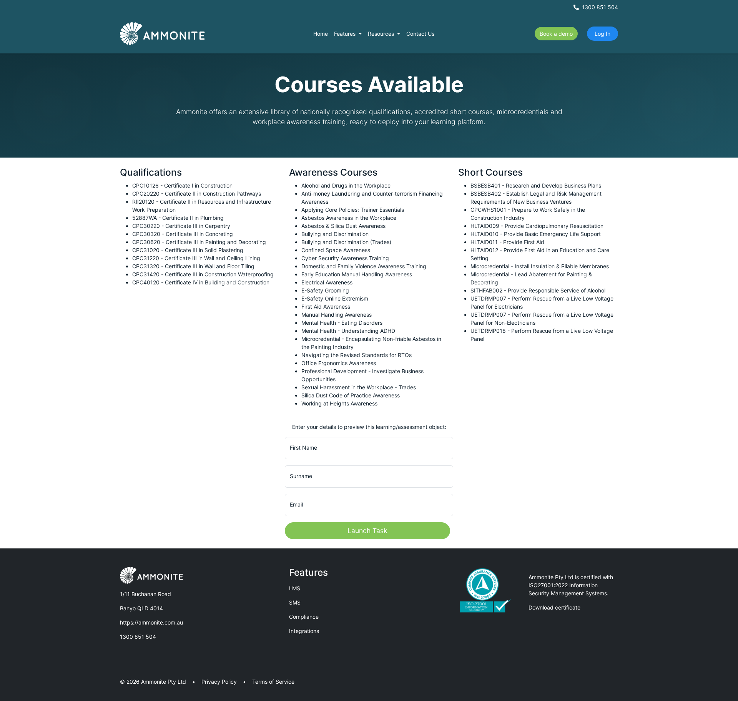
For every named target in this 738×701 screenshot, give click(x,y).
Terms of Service (273, 681)
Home (320, 33)
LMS (294, 588)
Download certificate (554, 607)
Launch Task (367, 531)
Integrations (304, 631)
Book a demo (556, 33)
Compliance (304, 616)
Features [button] (345, 33)
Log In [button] (602, 33)
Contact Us (420, 33)
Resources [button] (382, 33)
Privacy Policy (219, 681)
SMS (295, 602)
